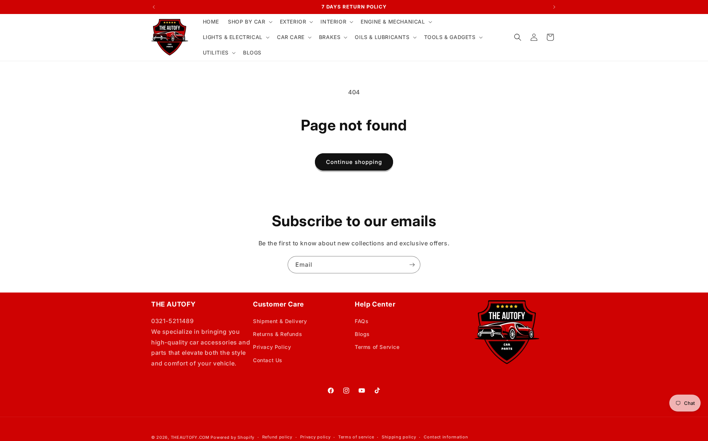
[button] (249, 21)
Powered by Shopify (232, 437)
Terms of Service (377, 347)
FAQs (361, 321)
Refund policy (277, 437)
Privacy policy (315, 437)
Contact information (446, 437)
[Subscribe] (412, 264)
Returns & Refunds (277, 334)
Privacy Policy (272, 347)
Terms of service (356, 437)
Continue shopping (354, 161)
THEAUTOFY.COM (190, 437)
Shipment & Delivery (280, 321)
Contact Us (267, 360)
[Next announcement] (554, 7)
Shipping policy (399, 437)
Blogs (362, 334)
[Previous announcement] (154, 7)
